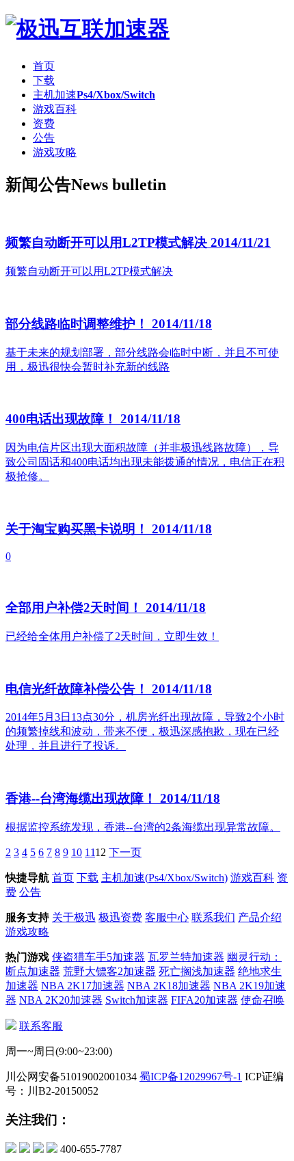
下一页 (125, 852)
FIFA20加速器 (204, 1000)
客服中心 (167, 917)
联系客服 (41, 1026)
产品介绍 (260, 917)
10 (76, 852)
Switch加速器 (136, 1000)
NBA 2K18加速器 (169, 985)
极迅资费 (120, 917)
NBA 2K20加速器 (61, 1000)
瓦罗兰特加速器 (186, 957)
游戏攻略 (55, 152)
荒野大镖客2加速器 (109, 971)
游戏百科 (55, 109)
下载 (44, 80)
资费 (44, 123)
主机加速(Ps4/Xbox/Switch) (164, 877)
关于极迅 (74, 917)
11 (90, 852)
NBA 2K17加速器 (82, 985)
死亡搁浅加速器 (197, 971)
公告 (44, 138)
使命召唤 (262, 1000)
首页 (44, 66)
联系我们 (213, 917)
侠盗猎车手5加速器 (98, 957)
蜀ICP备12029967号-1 (190, 1076)
